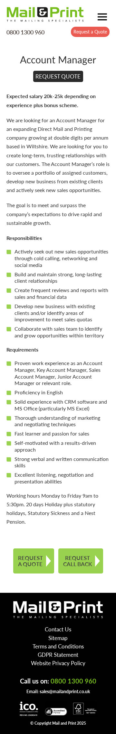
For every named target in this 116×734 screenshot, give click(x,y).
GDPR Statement (58, 654)
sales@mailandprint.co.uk (65, 691)
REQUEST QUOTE (58, 76)
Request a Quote (90, 31)
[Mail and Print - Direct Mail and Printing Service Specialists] (45, 14)
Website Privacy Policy (58, 663)
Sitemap (58, 638)
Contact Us (58, 629)
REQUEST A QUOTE (30, 561)
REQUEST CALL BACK (77, 561)
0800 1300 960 (25, 32)
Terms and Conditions (58, 646)
